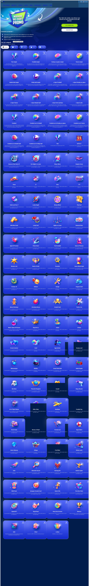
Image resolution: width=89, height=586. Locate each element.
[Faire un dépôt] (64, 2)
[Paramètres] (81, 2)
